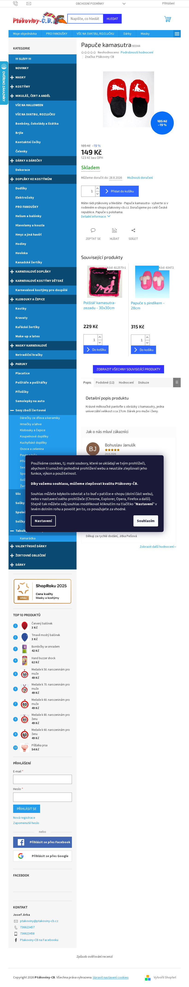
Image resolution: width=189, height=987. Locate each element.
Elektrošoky (24, 197)
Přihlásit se (26, 809)
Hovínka (21, 253)
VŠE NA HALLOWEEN (29, 105)
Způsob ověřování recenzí (95, 956)
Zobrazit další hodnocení (157, 546)
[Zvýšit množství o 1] (97, 188)
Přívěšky (21, 392)
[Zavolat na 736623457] (20, 3)
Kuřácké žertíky (27, 327)
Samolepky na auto (30, 401)
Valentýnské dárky (31, 546)
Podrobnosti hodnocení (137, 52)
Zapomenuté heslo (26, 823)
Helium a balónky (28, 216)
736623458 (27, 933)
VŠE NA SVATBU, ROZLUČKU (35, 114)
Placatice (22, 373)
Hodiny (20, 244)
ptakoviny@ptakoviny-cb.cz (39, 921)
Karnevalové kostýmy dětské (39, 281)
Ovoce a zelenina (32, 449)
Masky (20, 77)
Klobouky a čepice (30, 299)
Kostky (20, 308)
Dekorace (22, 170)
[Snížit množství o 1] (97, 194)
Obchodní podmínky (90, 4)
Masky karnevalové (31, 345)
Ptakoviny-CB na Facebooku (39, 940)
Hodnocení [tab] (126, 382)
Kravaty (21, 318)
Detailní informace (93, 216)
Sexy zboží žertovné (30, 410)
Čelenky (21, 151)
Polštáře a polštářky (31, 382)
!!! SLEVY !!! (23, 59)
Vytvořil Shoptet (165, 977)
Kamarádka (27, 538)
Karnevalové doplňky (33, 271)
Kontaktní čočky (28, 142)
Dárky (20, 565)
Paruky (21, 364)
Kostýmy (22, 86)
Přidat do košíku (122, 191)
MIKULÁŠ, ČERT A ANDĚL (32, 96)
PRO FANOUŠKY (26, 207)
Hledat (112, 19)
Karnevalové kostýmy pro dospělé (41, 290)
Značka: (99, 57)
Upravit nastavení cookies (111, 977)
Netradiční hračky (28, 355)
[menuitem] (25, 33)
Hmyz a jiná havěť (28, 234)
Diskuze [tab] (143, 382)
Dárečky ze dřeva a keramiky (40, 418)
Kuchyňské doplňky (33, 442)
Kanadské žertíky (28, 262)
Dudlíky (21, 188)
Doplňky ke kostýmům (33, 179)
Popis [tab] (87, 382)
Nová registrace (24, 818)
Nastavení (43, 520)
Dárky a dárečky (28, 160)
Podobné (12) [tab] (105, 382)
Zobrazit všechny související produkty (128, 369)
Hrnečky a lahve (31, 424)
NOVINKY (22, 68)
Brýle (19, 133)
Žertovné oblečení (30, 555)
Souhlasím (146, 520)
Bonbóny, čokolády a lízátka (37, 123)
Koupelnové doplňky (34, 436)
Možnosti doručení (140, 178)
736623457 (27, 927)
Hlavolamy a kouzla (29, 225)
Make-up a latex (27, 336)
